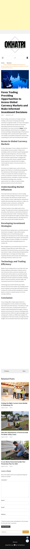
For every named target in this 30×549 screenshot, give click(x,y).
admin (2, 115)
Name (3, 500)
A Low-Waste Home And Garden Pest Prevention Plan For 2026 (13, 463)
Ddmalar (15, 542)
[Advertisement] (15, 15)
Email (3, 507)
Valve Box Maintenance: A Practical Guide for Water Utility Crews (14, 433)
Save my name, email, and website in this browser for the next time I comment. (14, 522)
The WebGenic (21, 545)
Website (3, 514)
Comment (4, 480)
